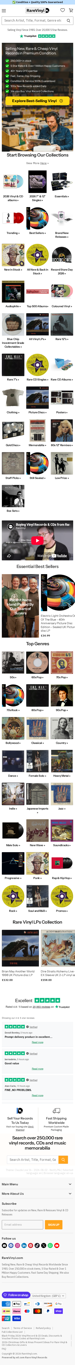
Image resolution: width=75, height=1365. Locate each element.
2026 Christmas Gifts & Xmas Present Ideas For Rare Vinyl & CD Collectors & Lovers (34, 1344)
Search (5, 1328)
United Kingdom (46, 1296)
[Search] (68, 21)
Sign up (53, 1224)
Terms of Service (22, 1328)
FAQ (4, 1348)
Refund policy (43, 1328)
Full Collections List (12, 1331)
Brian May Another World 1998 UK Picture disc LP (18, 973)
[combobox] (33, 21)
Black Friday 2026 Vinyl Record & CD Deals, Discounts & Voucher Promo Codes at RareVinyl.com (32, 1337)
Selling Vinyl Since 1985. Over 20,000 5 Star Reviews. (37, 30)
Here (43, 163)
